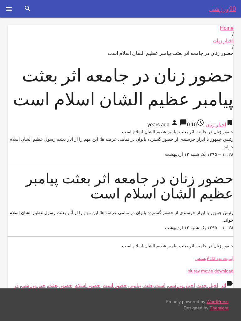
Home (226, 28)
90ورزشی (222, 9)
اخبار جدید (207, 285)
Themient (219, 307)
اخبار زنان (223, 40)
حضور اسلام (87, 285)
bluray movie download (210, 270)
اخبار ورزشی (181, 285)
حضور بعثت (60, 285)
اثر (223, 285)
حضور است (115, 285)
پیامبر (135, 285)
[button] (8, 8)
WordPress (217, 301)
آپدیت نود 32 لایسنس (214, 258)
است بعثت (154, 285)
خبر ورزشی (33, 285)
